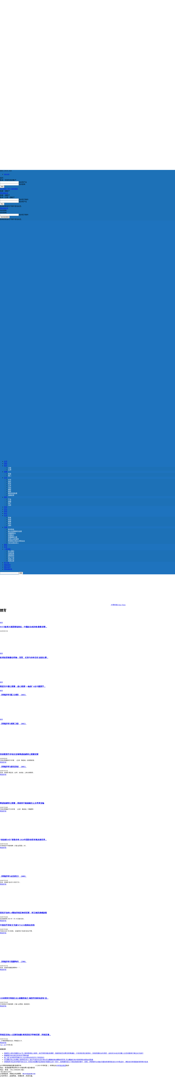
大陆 (9, 468)
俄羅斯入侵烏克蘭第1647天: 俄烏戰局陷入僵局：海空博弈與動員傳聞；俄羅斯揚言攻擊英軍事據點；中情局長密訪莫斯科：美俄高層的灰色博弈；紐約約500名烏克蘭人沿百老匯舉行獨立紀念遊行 (73, 1053)
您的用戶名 (23, 182)
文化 (5, 478)
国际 (5, 464)
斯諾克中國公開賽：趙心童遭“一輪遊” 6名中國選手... (22, 686)
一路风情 (7, 549)
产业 (9, 499)
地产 (9, 503)
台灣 (9, 470)
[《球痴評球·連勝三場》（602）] (13, 717)
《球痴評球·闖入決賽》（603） (13, 695)
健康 (9, 521)
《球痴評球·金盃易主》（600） (13, 876)
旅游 (9, 519)
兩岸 (5, 466)
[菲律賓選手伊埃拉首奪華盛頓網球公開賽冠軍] (16, 750)
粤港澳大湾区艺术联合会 (16, 541)
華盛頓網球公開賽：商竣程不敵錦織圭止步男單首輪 (22, 803)
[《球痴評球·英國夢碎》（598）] (16, 957)
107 (5, 1045)
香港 (9, 474)
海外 (9, 481)
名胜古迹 (11, 561)
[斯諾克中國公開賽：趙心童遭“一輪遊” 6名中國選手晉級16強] (13, 680)
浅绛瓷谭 (11, 495)
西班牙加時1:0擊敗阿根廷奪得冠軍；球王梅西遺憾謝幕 (23, 913)
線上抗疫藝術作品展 (15, 531)
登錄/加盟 (6, 174)
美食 (9, 517)
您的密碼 (22, 184)
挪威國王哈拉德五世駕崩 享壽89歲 (16, 1055)
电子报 (6, 563)
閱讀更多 (3, 762)
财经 (5, 497)
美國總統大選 (12, 537)
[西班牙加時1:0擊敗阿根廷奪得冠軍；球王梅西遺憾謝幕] (16, 909)
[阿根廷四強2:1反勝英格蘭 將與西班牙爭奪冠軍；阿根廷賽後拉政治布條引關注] (16, 1030)
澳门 (9, 476)
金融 (9, 501)
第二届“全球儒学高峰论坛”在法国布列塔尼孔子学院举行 (24, 1057)
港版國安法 (12, 533)
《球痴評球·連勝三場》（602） (13, 724)
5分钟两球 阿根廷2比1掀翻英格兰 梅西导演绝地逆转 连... (24, 998)
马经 (9, 505)
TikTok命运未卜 (13, 543)
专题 (5, 527)
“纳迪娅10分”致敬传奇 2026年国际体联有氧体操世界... (23, 840)
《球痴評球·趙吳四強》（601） (13, 767)
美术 (9, 483)
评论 (5, 509)
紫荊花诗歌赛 (12, 493)
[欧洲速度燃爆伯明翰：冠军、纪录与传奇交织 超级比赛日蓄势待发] (13, 651)
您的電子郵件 (23, 199)
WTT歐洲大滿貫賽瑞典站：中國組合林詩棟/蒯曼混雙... (23, 627)
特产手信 (11, 557)
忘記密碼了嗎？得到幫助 (9, 189)
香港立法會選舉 (13, 539)
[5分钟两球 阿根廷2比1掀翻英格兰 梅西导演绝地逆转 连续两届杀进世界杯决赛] (16, 994)
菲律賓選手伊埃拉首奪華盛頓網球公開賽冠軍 (19, 754)
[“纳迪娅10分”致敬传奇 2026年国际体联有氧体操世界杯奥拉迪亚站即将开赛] (16, 835)
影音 (5, 547)
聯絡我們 (7, 565)
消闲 (9, 525)
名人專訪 (11, 551)
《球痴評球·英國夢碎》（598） (13, 962)
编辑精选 (11, 555)
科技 (5, 507)
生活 (5, 515)
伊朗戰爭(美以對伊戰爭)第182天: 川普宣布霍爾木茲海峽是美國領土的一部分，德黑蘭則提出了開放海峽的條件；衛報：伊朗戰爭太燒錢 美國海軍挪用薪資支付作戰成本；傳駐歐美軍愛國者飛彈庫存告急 (76, 1062)
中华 (9, 480)
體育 (5, 511)
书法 (9, 487)
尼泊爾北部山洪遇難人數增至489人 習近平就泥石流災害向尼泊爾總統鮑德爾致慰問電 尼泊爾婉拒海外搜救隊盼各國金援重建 (48, 1059)
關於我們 (7, 567)
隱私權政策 (4, 193)
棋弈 (9, 491)
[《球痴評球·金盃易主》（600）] (16, 872)
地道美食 (11, 553)
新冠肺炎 (11, 529)
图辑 (5, 545)
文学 (9, 485)
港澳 (5, 472)
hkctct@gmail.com (29, 1074)
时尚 (9, 523)
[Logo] (87, 282)
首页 (5, 461)
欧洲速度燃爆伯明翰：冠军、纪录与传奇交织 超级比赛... (24, 657)
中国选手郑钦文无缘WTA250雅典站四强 (17, 925)
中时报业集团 (61, 1065)
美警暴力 (11, 535)
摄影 (9, 489)
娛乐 (5, 513)
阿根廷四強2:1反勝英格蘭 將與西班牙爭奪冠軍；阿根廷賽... (25, 1035)
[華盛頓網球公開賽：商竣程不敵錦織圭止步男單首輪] (16, 799)
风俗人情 (11, 559)
